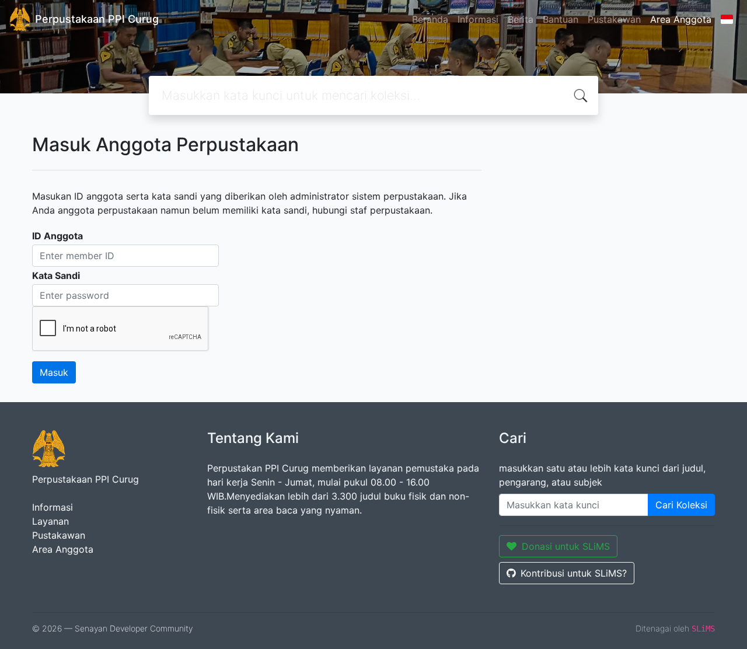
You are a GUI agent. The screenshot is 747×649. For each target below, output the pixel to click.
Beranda (430, 19)
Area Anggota (680, 19)
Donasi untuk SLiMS (566, 546)
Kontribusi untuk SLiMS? (574, 573)
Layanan (50, 521)
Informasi (478, 19)
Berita (520, 19)
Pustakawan (614, 19)
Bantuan (560, 19)
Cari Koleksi (681, 505)
